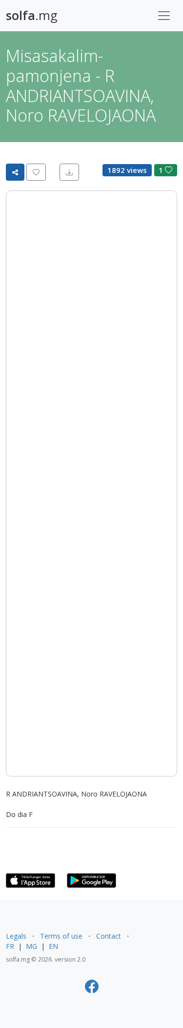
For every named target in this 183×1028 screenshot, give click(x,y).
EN (53, 946)
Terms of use (61, 936)
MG (31, 946)
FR (10, 946)
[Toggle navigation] (164, 15)
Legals (16, 936)
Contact (108, 936)
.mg (32, 15)
